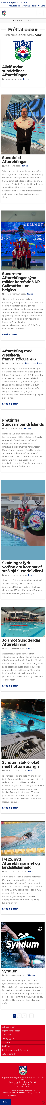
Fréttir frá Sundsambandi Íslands (23, 422)
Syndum (9, 971)
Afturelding (14, 6)
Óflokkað (31, 363)
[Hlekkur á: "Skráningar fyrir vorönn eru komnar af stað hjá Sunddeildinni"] (23, 520)
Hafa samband (20, 2)
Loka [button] (5, 1102)
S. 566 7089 (23, 1086)
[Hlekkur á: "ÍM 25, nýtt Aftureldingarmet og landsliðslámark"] (23, 838)
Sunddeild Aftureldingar (14, 159)
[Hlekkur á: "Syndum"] (23, 945)
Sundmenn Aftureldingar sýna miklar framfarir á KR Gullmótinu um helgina (21, 281)
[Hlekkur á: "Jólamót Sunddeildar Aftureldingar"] (23, 622)
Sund (26, 79)
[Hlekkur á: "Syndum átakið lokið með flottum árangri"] (23, 729)
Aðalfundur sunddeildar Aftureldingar (14, 71)
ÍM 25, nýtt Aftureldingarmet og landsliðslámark (21, 863)
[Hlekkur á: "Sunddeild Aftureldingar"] (23, 124)
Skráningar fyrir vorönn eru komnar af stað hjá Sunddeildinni (22, 567)
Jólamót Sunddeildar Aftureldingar (21, 642)
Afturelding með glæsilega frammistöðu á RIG (19, 355)
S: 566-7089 (6, 2)
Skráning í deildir (29, 6)
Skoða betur (10, 334)
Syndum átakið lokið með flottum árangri (20, 764)
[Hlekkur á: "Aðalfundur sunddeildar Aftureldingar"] (23, 51)
